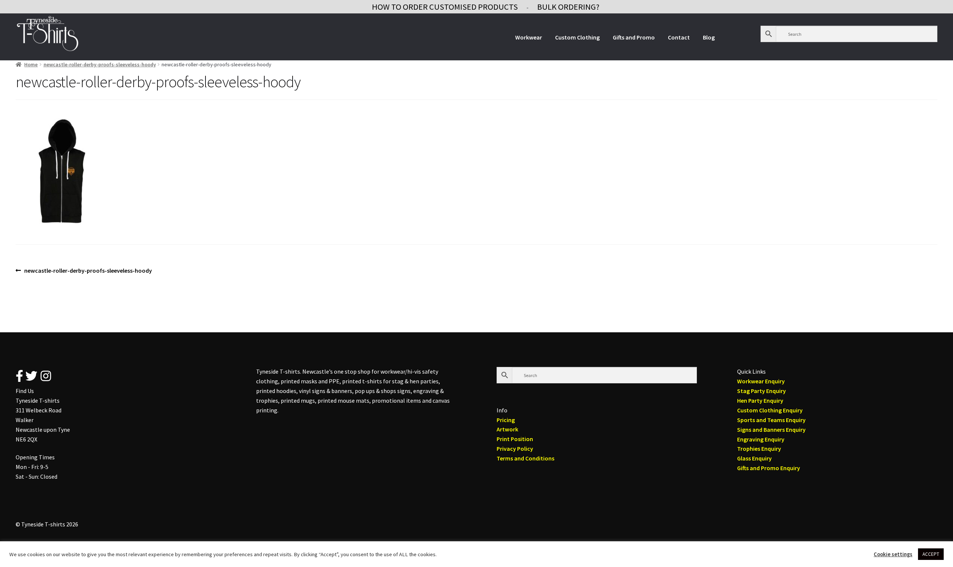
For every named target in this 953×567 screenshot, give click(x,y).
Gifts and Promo (634, 37)
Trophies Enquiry (759, 448)
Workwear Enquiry (761, 381)
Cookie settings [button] (893, 554)
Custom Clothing (577, 37)
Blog (709, 37)
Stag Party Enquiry (761, 391)
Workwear (528, 37)
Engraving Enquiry (760, 439)
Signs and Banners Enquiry (771, 429)
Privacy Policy (515, 448)
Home (31, 64)
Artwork (507, 429)
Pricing (506, 420)
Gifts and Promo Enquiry (768, 468)
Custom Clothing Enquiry (770, 410)
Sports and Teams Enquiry (771, 420)
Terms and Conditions (525, 458)
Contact (679, 37)
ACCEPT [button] (930, 554)
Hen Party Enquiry (760, 400)
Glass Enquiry (754, 458)
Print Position (515, 439)
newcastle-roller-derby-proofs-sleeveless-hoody (100, 64)
